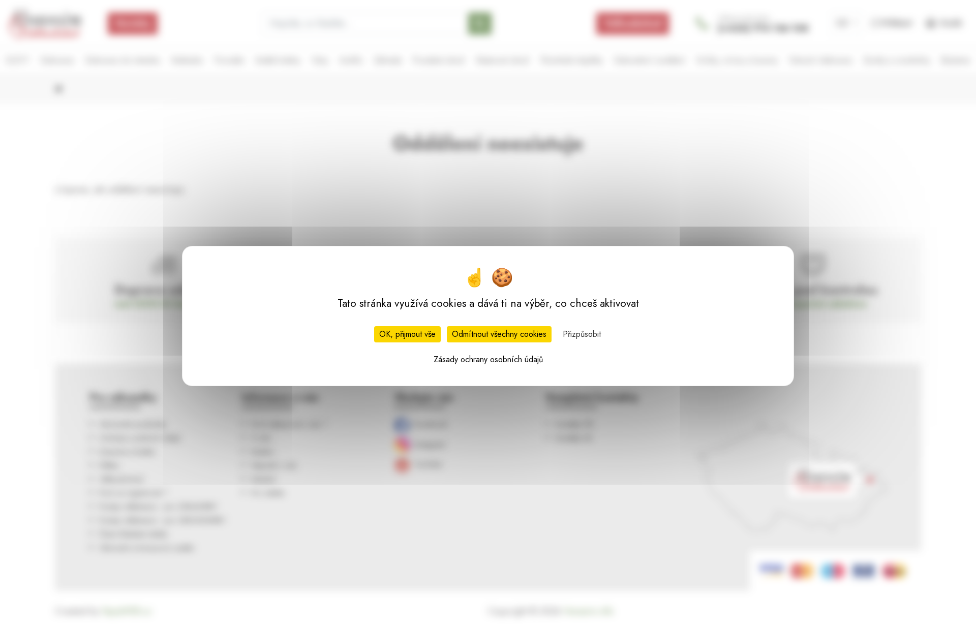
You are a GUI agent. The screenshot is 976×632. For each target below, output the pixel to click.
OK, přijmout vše (407, 334)
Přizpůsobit (582, 334)
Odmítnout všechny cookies (499, 334)
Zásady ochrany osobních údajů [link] (488, 359)
